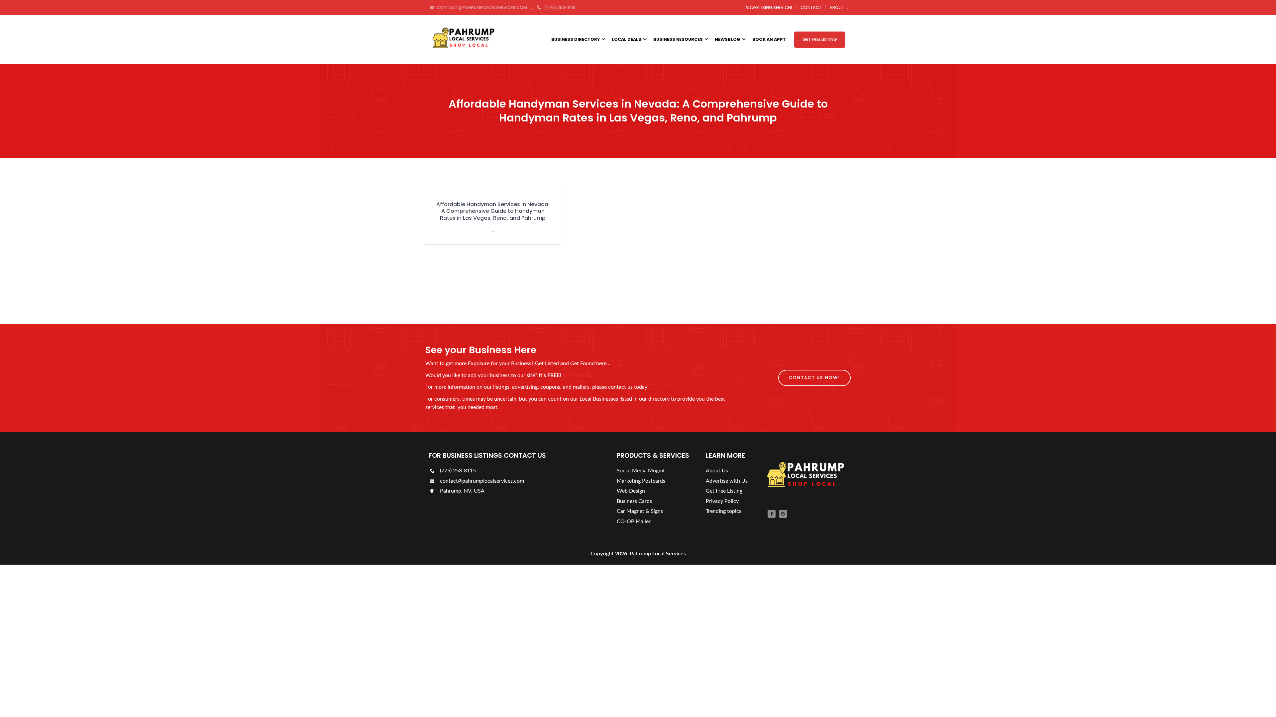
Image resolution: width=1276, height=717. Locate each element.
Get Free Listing (819, 39)
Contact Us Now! (814, 377)
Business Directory (575, 39)
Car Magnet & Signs (640, 511)
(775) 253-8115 (457, 470)
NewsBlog (727, 39)
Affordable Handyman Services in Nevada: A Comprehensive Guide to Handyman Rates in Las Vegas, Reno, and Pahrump (493, 211)
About (836, 7)
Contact (810, 7)
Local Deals (626, 39)
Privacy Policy (722, 501)
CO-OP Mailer (634, 521)
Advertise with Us (727, 481)
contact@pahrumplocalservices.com (481, 481)
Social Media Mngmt (641, 470)
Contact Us (577, 375)
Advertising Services (769, 7)
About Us (717, 470)
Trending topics (723, 511)
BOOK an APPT (769, 39)
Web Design (631, 491)
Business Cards (634, 501)
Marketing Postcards (641, 481)
